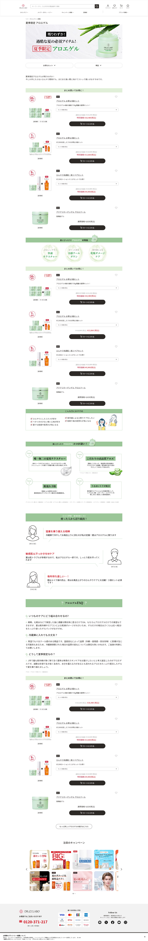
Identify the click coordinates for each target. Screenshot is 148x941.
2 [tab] (75, 893)
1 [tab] (73, 893)
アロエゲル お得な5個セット (67, 101)
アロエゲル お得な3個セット (67, 138)
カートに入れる (88, 124)
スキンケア (23, 12)
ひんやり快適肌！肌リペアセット (69, 175)
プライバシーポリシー (38, 939)
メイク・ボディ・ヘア (44, 12)
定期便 (85, 12)
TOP (27, 19)
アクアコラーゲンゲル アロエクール (71, 212)
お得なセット (48, 65)
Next (121, 869)
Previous (27, 869)
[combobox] (65, 6)
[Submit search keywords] (97, 6)
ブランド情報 (123, 12)
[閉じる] (145, 937)
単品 (97, 65)
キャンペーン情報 (67, 12)
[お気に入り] (116, 97)
